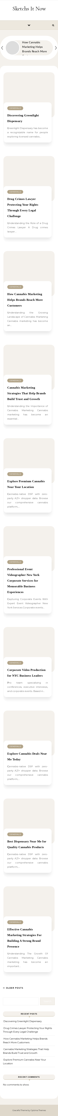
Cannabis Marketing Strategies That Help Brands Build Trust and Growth (26, 393)
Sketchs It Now (29, 8)
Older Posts (14, 988)
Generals (15, 108)
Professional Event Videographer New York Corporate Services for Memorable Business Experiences (23, 580)
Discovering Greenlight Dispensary (22, 1021)
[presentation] (2, 47)
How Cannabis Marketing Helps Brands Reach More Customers (25, 299)
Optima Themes (38, 1110)
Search (47, 1001)
